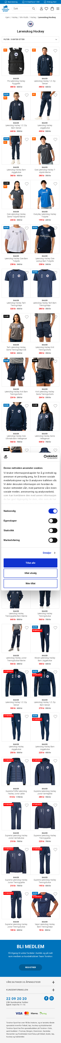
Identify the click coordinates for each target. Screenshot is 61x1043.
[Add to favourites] (27, 51)
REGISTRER (30, 967)
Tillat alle (30, 562)
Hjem (7, 17)
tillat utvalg (31, 573)
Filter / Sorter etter (14, 39)
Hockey (15, 17)
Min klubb (24, 17)
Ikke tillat (30, 583)
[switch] (52, 520)
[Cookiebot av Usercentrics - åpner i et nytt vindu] (43, 457)
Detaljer (47, 552)
